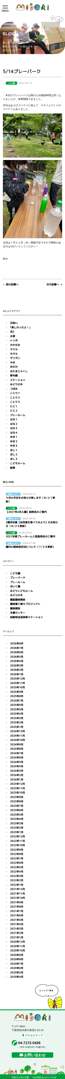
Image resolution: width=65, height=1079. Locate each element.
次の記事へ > (54, 284)
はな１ (14, 419)
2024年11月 (17, 735)
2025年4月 (16, 713)
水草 (12, 336)
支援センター (17, 612)
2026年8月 (16, 643)
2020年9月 (16, 955)
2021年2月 (16, 933)
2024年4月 (16, 766)
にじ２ (14, 410)
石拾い (14, 323)
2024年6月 (16, 757)
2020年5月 (16, 972)
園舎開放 (15, 608)
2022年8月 (16, 854)
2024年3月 (16, 770)
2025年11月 (17, 683)
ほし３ (14, 459)
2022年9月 (16, 849)
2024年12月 (17, 731)
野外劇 (14, 375)
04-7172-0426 (29, 1043)
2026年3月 (16, 665)
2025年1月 (16, 727)
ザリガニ (15, 358)
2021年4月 (16, 924)
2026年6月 (16, 652)
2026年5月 (16, 656)
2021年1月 (16, 937)
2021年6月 (16, 915)
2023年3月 (16, 823)
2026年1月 (16, 674)
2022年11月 (17, 841)
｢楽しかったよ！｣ (20, 327)
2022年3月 (16, 876)
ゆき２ (14, 441)
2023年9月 (16, 797)
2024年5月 (16, 762)
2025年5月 (16, 709)
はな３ (14, 428)
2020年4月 (16, 976)
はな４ (14, 432)
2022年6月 (16, 862)
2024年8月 (16, 748)
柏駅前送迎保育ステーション (26, 617)
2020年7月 (16, 963)
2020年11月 (17, 946)
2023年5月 (16, 814)
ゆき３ (14, 445)
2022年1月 (16, 884)
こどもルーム (17, 463)
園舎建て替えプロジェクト (25, 604)
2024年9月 (16, 744)
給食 (12, 467)
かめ (12, 362)
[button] (5, 7)
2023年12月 (17, 783)
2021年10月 (17, 897)
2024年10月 (17, 740)
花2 (12, 331)
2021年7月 (16, 911)
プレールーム (17, 415)
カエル (14, 349)
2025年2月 (16, 722)
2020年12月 (17, 941)
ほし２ (14, 454)
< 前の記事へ (11, 284)
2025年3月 (16, 718)
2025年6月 (16, 705)
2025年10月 (17, 687)
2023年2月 (16, 827)
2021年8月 (16, 906)
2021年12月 (17, 889)
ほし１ (14, 450)
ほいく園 (15, 586)
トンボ (14, 340)
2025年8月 (16, 696)
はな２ (14, 423)
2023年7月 (16, 805)
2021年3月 (16, 928)
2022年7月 (16, 858)
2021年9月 (16, 902)
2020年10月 (17, 950)
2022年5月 (16, 867)
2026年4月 (16, 661)
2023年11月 (17, 788)
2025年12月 (17, 678)
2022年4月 (16, 871)
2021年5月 (16, 919)
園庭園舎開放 (17, 599)
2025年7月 (16, 700)
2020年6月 (16, 968)
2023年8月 (16, 801)
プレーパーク (17, 577)
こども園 (15, 573)
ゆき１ (14, 437)
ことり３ (15, 401)
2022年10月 (17, 845)
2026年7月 (16, 648)
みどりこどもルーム (21, 590)
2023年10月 (17, 792)
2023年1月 (16, 832)
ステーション (17, 380)
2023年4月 (16, 819)
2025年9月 (16, 691)
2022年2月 (16, 880)
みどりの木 (16, 384)
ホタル (14, 353)
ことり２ (15, 397)
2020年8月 (16, 959)
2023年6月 (16, 810)
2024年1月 (16, 779)
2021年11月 (17, 893)
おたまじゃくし (19, 371)
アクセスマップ (34, 1035)
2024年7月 (16, 753)
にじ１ (14, 406)
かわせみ (15, 345)
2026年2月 (16, 669)
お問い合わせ (35, 1055)
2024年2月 (16, 775)
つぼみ (14, 388)
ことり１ (15, 393)
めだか (14, 366)
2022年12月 (17, 836)
